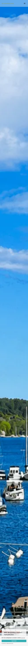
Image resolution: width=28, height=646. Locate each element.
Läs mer (23, 637)
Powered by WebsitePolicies (7, 643)
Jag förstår (14, 640)
